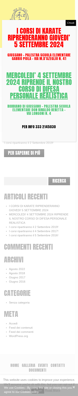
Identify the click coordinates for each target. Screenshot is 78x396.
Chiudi (70, 23)
